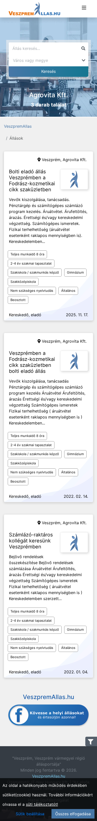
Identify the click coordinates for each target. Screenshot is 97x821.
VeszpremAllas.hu (48, 776)
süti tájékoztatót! (42, 804)
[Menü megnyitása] (84, 7)
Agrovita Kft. (75, 159)
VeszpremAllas (18, 126)
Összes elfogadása (73, 813)
